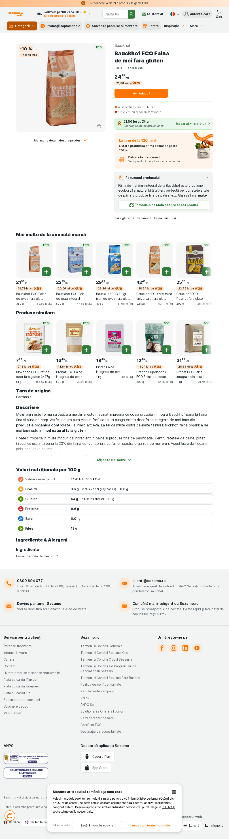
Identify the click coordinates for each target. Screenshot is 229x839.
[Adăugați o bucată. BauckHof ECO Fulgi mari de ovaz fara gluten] (126, 271)
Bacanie (142, 218)
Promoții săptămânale (63, 26)
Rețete (153, 26)
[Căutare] (131, 14)
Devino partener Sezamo (39, 603)
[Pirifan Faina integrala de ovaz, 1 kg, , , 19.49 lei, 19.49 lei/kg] (114, 338)
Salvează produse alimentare (115, 26)
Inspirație (171, 26)
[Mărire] (99, 126)
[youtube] (196, 648)
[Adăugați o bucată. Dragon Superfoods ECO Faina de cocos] (166, 349)
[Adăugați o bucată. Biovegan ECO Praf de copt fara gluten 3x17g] (46, 349)
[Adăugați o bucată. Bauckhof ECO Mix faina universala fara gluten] (166, 271)
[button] (197, 14)
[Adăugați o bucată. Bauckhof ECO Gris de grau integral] (86, 271)
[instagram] (173, 648)
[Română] (174, 14)
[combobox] (115, 14)
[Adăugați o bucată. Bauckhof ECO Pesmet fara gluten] (206, 271)
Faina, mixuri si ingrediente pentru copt (168, 218)
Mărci (194, 26)
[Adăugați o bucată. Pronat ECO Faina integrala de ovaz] (86, 349)
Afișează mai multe (192, 195)
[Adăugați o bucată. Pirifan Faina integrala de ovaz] (126, 349)
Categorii (22, 26)
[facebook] (161, 648)
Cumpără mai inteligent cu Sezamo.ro (165, 603)
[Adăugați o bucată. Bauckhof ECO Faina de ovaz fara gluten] (46, 271)
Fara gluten (122, 218)
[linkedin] (185, 648)
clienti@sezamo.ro (149, 580)
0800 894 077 (30, 580)
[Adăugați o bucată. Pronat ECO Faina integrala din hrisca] (206, 349)
